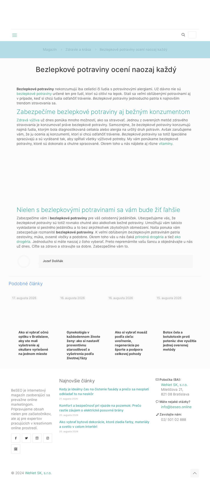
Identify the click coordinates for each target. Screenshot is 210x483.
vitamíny (165, 144)
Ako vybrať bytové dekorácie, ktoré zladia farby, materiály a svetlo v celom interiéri (104, 424)
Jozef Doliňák (53, 261)
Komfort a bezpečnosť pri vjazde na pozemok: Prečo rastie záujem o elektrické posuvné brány (100, 407)
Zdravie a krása (78, 49)
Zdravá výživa (28, 120)
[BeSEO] (105, 14)
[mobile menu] (14, 35)
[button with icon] (15, 438)
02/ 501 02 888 (173, 420)
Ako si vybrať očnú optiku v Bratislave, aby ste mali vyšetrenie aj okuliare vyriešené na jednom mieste (33, 343)
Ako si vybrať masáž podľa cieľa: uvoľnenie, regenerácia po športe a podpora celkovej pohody (131, 343)
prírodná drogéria (149, 237)
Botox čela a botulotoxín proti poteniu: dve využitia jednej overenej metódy (179, 340)
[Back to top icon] (194, 473)
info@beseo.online (176, 407)
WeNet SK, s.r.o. (174, 385)
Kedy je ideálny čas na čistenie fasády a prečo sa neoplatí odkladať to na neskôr (104, 391)
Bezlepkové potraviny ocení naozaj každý (133, 49)
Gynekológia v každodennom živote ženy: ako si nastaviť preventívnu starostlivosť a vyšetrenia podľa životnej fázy (83, 345)
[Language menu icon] (192, 34)
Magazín (50, 49)
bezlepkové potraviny (34, 94)
